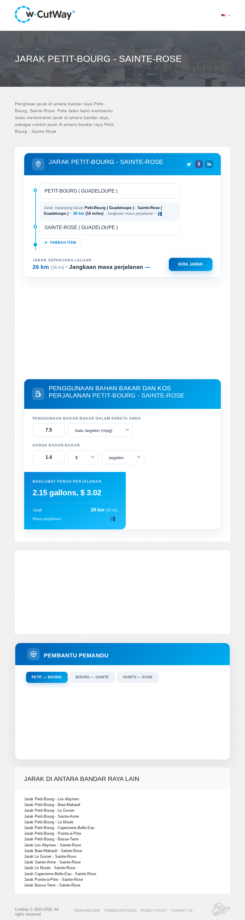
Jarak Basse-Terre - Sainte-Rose (52, 885)
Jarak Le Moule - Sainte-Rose (49, 868)
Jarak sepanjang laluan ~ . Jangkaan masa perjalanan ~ (103, 210)
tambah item (63, 242)
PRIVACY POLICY (153, 910)
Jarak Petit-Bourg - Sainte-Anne (51, 816)
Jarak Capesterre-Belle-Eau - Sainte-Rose (60, 874)
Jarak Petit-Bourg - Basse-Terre (51, 839)
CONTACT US (181, 910)
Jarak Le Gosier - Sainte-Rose (50, 856)
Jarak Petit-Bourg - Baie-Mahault (52, 804)
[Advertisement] (122, 327)
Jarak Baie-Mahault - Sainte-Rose (53, 851)
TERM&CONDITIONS (120, 910)
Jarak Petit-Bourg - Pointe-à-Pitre (52, 833)
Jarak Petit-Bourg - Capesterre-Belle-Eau (59, 827)
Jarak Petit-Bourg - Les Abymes (51, 799)
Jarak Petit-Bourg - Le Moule (49, 822)
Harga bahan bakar (56, 445)
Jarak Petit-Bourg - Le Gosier (49, 810)
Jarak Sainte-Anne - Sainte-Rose (52, 862)
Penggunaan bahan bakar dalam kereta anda (87, 418)
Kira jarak (190, 264)
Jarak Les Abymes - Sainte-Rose (52, 845)
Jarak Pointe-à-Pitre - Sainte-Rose (53, 879)
